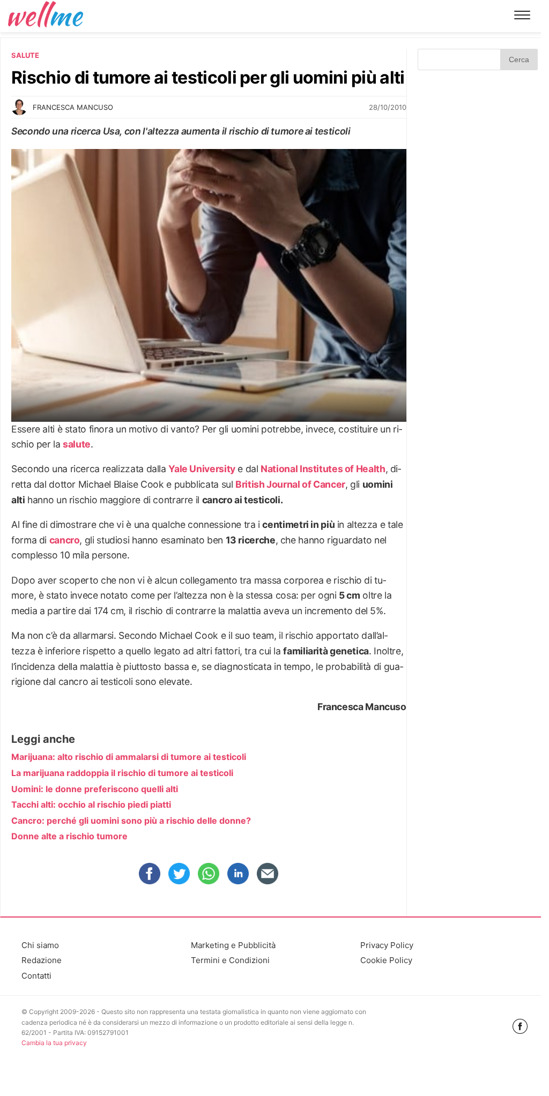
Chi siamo (40, 945)
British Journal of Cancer (290, 484)
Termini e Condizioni (230, 960)
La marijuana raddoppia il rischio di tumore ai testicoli (122, 772)
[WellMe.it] (45, 16)
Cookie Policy (386, 960)
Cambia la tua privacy (54, 1043)
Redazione (41, 960)
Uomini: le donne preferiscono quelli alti (94, 789)
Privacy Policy (386, 945)
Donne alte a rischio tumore (69, 836)
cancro (64, 540)
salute (77, 444)
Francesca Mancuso (73, 107)
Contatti (36, 976)
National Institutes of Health (323, 468)
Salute (25, 55)
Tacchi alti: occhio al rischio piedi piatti (91, 804)
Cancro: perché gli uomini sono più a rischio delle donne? (131, 820)
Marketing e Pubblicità (233, 945)
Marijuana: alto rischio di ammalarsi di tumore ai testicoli (128, 756)
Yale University (201, 468)
